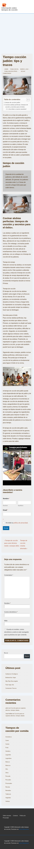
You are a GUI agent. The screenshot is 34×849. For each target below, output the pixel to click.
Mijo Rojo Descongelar (11, 681)
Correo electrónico (10, 612)
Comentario (8, 575)
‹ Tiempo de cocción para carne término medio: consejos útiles (11, 543)
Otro (6, 769)
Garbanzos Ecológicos (11, 674)
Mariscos (7, 765)
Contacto (15, 815)
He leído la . (17, 523)
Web (5, 620)
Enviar (6, 528)
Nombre (5, 505)
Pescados (8, 779)
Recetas (7, 787)
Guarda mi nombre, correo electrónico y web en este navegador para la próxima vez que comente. (16, 632)
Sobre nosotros (7, 815)
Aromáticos (8, 737)
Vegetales (8, 797)
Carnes (7, 744)
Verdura (7, 801)
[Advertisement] (17, 31)
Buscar (6, 653)
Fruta (6, 747)
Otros (15, 71)
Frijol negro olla (9, 684)
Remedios (8, 790)
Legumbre (8, 754)
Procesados (8, 783)
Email (5, 510)
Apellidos (20, 505)
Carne (7, 740)
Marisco (7, 762)
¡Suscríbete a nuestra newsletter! (17, 109)
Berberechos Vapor (10, 677)
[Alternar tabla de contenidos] (27, 99)
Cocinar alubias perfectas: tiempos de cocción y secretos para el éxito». (16, 106)
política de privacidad (20, 523)
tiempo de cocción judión (12, 102)
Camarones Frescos (11, 688)
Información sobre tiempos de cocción (9, 9)
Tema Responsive (24, 829)
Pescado (7, 776)
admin (7, 708)
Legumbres (8, 758)
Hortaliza (7, 751)
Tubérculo (8, 794)
